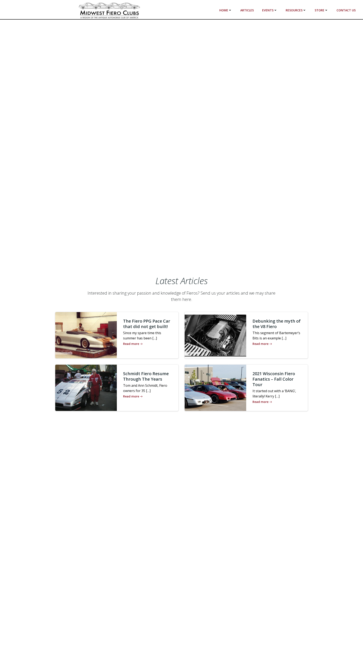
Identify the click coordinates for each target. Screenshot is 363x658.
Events (268, 10)
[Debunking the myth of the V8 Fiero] (215, 334)
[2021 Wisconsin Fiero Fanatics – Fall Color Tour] (215, 387)
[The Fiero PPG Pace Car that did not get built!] (86, 334)
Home (223, 10)
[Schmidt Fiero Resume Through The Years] (86, 387)
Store (319, 10)
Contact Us (346, 10)
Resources (294, 10)
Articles (247, 10)
